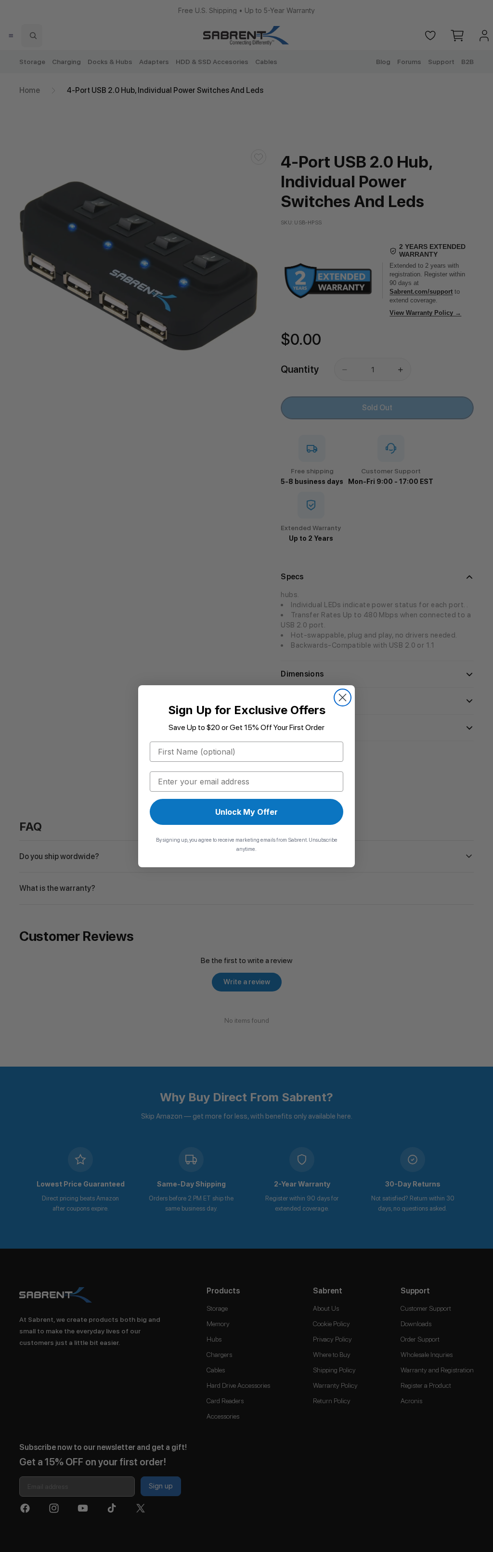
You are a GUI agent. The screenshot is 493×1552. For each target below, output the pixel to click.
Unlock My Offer (246, 812)
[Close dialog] (342, 697)
